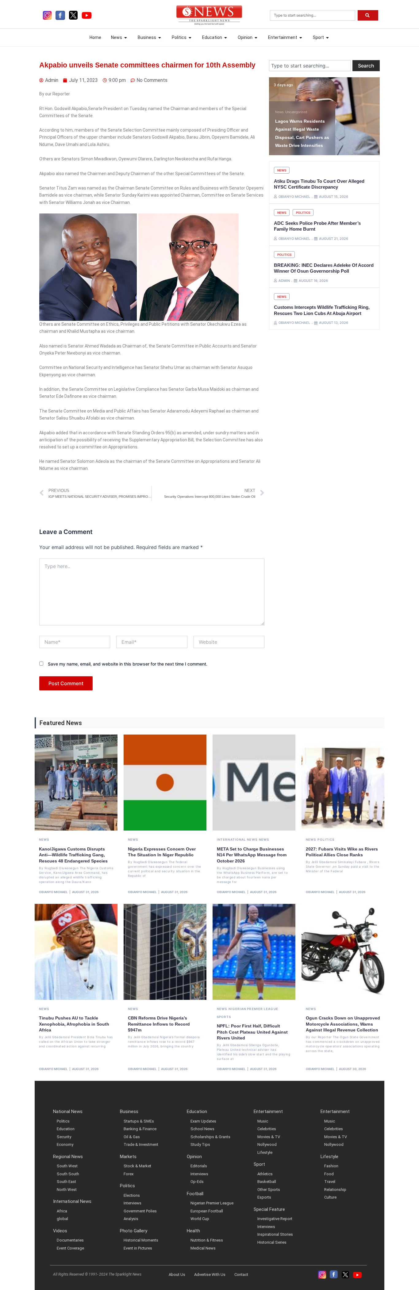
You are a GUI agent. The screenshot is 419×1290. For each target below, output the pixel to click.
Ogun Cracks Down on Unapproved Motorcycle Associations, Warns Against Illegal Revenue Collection (343, 1023)
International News (237, 839)
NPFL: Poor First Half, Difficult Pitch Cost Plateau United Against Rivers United (252, 1031)
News (279, 112)
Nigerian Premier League (253, 1009)
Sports (224, 1017)
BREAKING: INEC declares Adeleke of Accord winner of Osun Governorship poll (324, 268)
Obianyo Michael (53, 891)
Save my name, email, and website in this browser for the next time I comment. (127, 663)
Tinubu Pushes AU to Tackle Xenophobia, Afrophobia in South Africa (74, 1023)
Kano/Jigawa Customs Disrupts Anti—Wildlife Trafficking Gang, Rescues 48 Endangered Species (73, 855)
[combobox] (312, 15)
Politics (303, 212)
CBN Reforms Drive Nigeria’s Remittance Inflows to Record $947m (159, 1023)
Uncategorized (296, 112)
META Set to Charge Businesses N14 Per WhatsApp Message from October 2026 (251, 855)
